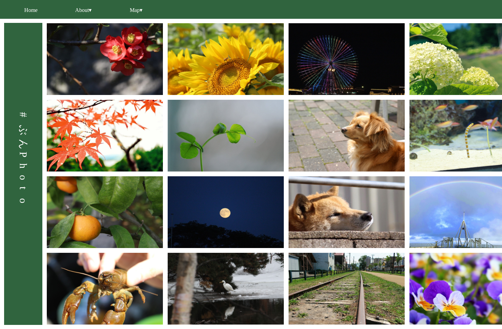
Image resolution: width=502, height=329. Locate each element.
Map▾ (136, 10)
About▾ (83, 10)
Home (31, 10)
